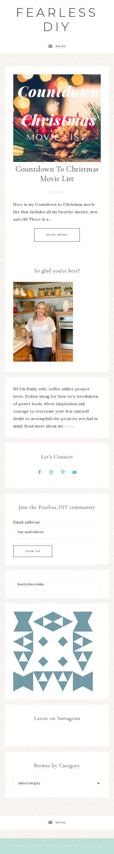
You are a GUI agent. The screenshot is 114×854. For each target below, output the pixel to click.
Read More (57, 235)
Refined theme (59, 846)
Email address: (26, 522)
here (69, 426)
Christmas (56, 192)
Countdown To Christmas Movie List (57, 173)
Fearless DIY (57, 19)
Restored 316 (91, 846)
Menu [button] (61, 46)
